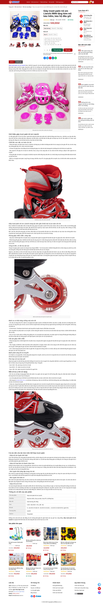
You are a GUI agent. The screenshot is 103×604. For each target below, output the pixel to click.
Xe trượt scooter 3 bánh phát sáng (16, 543)
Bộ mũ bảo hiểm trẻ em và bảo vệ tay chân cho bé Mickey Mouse (50, 543)
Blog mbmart (34, 592)
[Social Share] (44, 58)
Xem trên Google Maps (19, 591)
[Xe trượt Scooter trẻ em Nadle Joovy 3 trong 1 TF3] (51, 559)
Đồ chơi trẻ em (34, 2)
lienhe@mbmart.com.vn (17, 595)
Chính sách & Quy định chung (81, 587)
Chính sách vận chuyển (58, 587)
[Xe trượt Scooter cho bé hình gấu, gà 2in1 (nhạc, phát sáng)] (68, 559)
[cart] (90, 2)
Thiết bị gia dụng (59, 2)
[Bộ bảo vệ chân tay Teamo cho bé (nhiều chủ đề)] (33, 559)
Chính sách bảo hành (57, 592)
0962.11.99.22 (16, 593)
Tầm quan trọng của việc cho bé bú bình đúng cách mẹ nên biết (85, 52)
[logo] (14, 2)
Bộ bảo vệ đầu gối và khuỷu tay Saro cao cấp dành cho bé (68, 543)
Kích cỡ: (45, 31)
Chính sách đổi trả (57, 590)
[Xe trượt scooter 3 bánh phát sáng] (16, 533)
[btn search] (73, 2)
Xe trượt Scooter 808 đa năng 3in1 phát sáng (16, 569)
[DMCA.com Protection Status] (79, 594)
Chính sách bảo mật (79, 585)
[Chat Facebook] (99, 592)
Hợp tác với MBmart (35, 587)
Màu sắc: (45, 25)
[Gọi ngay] (99, 588)
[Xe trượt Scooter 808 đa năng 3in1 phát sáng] (16, 559)
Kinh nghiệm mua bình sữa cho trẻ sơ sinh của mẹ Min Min (86, 86)
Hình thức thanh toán (79, 590)
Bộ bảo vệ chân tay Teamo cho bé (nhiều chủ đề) (33, 569)
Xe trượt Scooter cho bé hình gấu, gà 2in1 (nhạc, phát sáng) (68, 569)
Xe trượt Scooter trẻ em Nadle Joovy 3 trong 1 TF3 (50, 569)
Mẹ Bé (28, 2)
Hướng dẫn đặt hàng (57, 585)
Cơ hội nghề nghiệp (35, 590)
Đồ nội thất (51, 2)
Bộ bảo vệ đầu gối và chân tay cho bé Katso (33, 541)
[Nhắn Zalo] (99, 584)
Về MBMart (33, 585)
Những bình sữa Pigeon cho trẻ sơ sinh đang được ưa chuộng (86, 104)
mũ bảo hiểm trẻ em (21, 380)
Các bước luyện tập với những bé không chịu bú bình (86, 120)
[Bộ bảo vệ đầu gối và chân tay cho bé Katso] (33, 532)
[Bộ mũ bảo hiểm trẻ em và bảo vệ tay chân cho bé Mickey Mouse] (51, 533)
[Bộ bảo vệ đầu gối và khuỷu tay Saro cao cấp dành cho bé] (68, 533)
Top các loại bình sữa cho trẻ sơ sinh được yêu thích (85, 68)
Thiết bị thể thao (43, 2)
